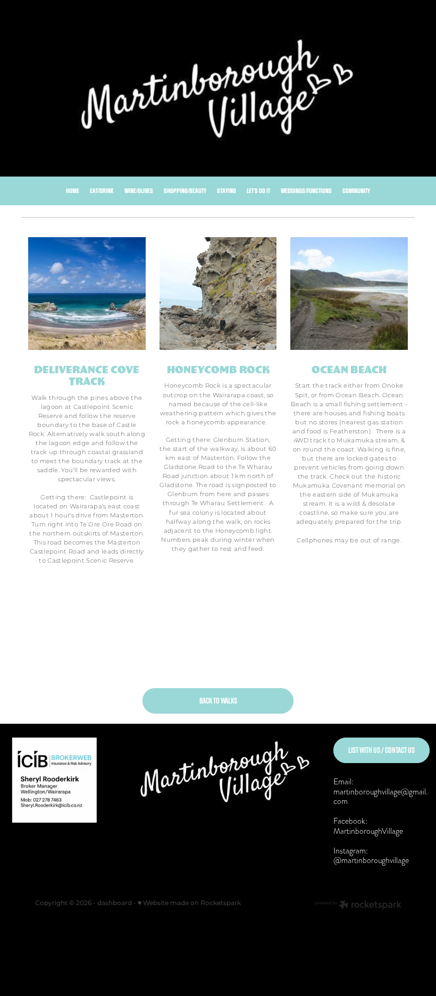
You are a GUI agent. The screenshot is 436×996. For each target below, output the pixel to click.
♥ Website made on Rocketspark (189, 903)
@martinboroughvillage (371, 860)
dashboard (114, 903)
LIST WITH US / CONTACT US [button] (381, 750)
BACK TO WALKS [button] (218, 700)
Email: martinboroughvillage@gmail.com (380, 791)
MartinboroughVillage (368, 830)
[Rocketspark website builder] (358, 906)
